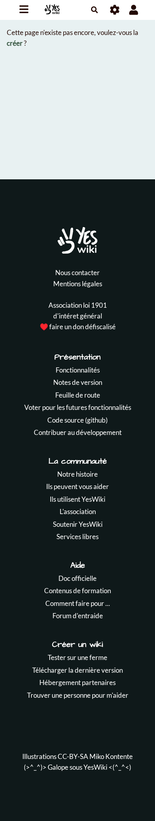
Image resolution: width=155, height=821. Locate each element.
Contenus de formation (77, 590)
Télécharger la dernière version (77, 670)
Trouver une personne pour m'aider (77, 695)
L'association (78, 511)
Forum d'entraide (77, 615)
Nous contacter (77, 272)
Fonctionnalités (78, 370)
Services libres (77, 536)
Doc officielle (77, 578)
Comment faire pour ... (77, 603)
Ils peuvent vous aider (77, 486)
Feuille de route (77, 395)
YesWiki (95, 767)
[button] (133, 9)
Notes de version (77, 382)
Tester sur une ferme (77, 657)
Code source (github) (77, 420)
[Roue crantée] (115, 9)
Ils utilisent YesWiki (77, 499)
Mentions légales (77, 283)
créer (15, 43)
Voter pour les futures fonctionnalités (77, 407)
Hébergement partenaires (77, 682)
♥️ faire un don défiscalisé (78, 326)
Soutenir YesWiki (78, 524)
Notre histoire (77, 474)
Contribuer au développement (78, 432)
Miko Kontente (111, 756)
